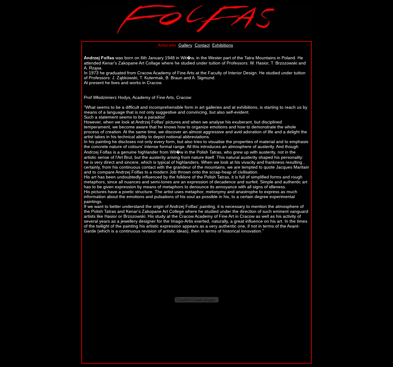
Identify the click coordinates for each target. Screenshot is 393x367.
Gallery (185, 45)
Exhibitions (222, 45)
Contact (202, 45)
